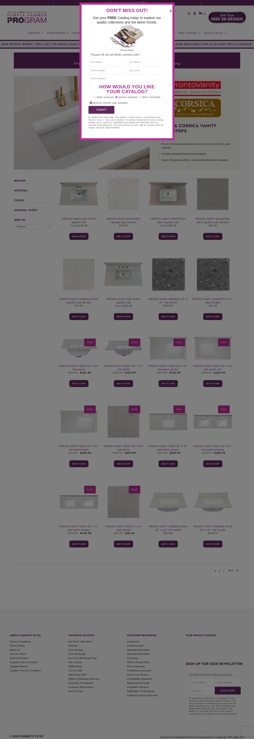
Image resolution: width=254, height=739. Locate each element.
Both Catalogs (151, 97)
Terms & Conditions (145, 117)
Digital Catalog (128, 97)
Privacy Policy (127, 50)
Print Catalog (105, 97)
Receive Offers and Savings (110, 103)
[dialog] (127, 369)
